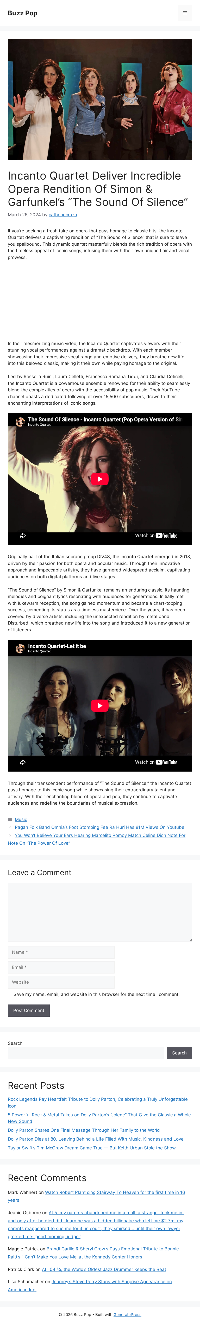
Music (21, 819)
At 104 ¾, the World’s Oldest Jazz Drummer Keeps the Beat (104, 1269)
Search (15, 1043)
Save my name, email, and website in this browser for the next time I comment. (97, 994)
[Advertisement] (100, 304)
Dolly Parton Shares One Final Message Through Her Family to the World (84, 1130)
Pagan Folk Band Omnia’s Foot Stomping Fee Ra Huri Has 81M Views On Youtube (99, 827)
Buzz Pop (23, 13)
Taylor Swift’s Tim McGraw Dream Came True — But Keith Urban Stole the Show (92, 1147)
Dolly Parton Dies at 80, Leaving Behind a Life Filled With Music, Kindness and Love (96, 1139)
